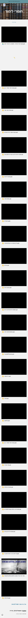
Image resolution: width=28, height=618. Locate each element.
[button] (1, 5)
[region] (14, 1)
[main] (14, 11)
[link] (14, 36)
